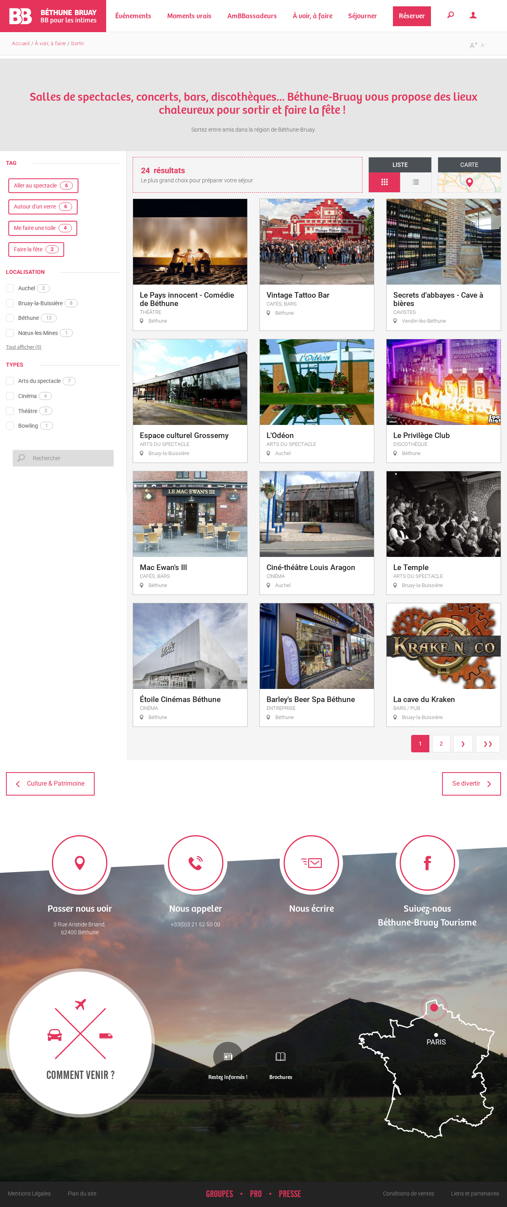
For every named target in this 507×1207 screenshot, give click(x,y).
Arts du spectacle (44, 381)
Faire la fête (33, 249)
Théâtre (32, 410)
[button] (189, 16)
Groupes (219, 1194)
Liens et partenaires (475, 1193)
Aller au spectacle (41, 185)
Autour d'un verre (40, 206)
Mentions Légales (29, 1193)
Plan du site (82, 1193)
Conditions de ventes (408, 1193)
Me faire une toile (40, 228)
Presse (290, 1194)
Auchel (31, 288)
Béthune (34, 318)
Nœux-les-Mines (43, 333)
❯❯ (488, 743)
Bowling (33, 426)
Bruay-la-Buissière (45, 303)
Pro (256, 1194)
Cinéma (32, 396)
